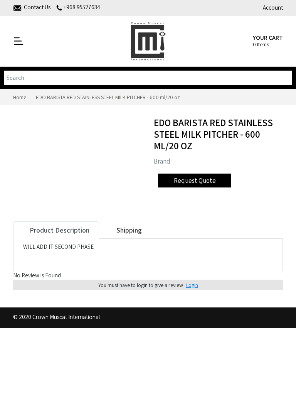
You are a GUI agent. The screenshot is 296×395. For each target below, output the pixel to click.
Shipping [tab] (128, 230)
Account (273, 7)
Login (192, 285)
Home (19, 97)
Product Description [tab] (58, 230)
